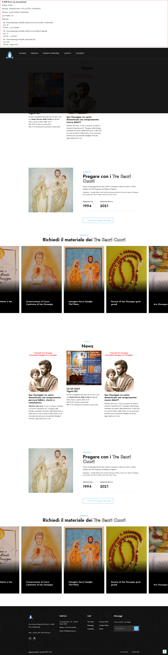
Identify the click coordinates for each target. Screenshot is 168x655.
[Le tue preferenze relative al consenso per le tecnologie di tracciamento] (164, 651)
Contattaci (90, 629)
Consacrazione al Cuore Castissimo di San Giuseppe (39, 303)
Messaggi (34, 53)
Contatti (67, 53)
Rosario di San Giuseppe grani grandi (126, 303)
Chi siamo (22, 53)
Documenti (80, 53)
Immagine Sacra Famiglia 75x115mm (80, 303)
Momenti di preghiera (51, 53)
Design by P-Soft (33, 652)
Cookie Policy (103, 625)
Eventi (101, 629)
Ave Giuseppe (161, 304)
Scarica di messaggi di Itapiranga (99, 220)
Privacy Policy (103, 622)
